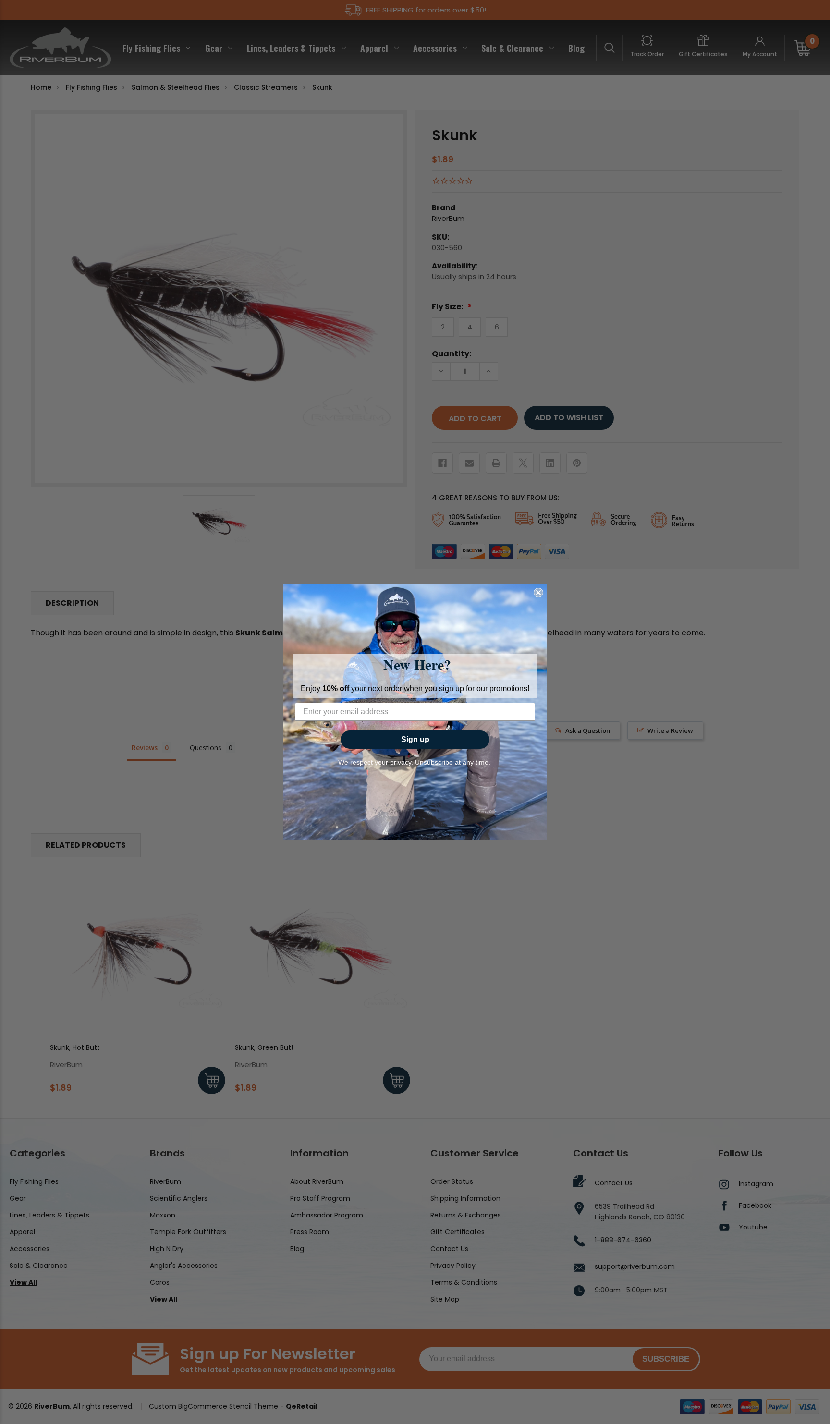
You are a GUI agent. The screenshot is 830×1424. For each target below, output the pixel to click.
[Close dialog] (538, 592)
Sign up (415, 739)
